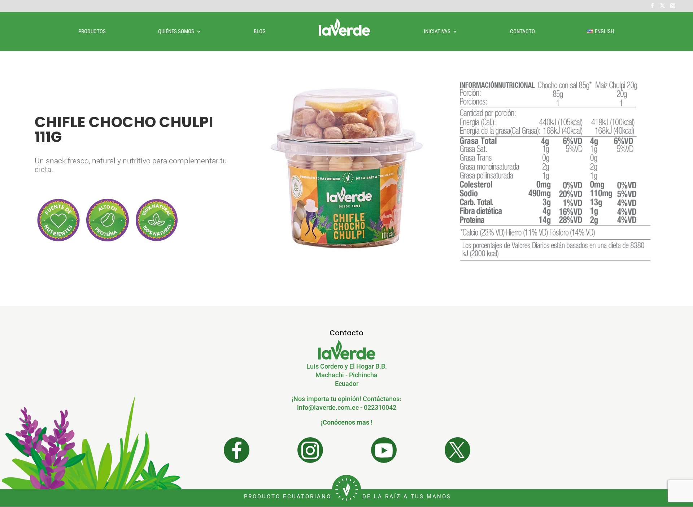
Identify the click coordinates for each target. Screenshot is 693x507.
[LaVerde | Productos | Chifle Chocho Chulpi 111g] (346, 267)
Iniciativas (437, 32)
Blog (260, 32)
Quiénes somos (176, 32)
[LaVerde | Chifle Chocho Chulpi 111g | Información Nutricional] (554, 275)
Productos (92, 32)
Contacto (522, 32)
